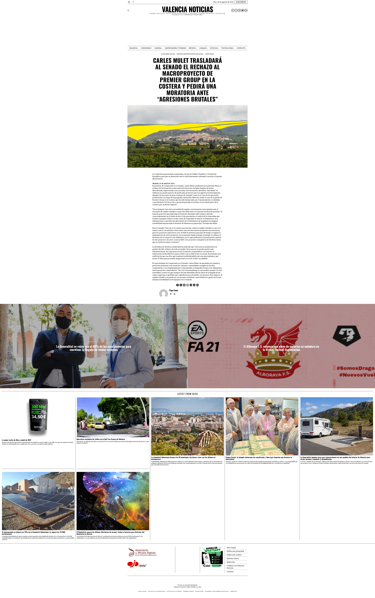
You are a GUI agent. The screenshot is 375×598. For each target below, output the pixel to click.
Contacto (230, 572)
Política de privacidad (235, 551)
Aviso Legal (231, 548)
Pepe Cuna (173, 290)
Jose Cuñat (186, 587)
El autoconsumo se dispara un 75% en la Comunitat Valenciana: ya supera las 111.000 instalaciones (33, 533)
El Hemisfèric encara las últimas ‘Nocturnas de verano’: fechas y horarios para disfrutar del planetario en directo (110, 533)
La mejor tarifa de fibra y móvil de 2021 (16, 440)
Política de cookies (234, 555)
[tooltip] (232, 10)
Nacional (199, 54)
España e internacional (186, 54)
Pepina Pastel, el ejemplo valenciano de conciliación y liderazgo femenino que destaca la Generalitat (259, 458)
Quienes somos (233, 558)
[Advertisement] (187, 31)
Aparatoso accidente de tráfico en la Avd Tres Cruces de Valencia (101, 439)
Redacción (231, 562)
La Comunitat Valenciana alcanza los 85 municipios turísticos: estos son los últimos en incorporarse (183, 458)
